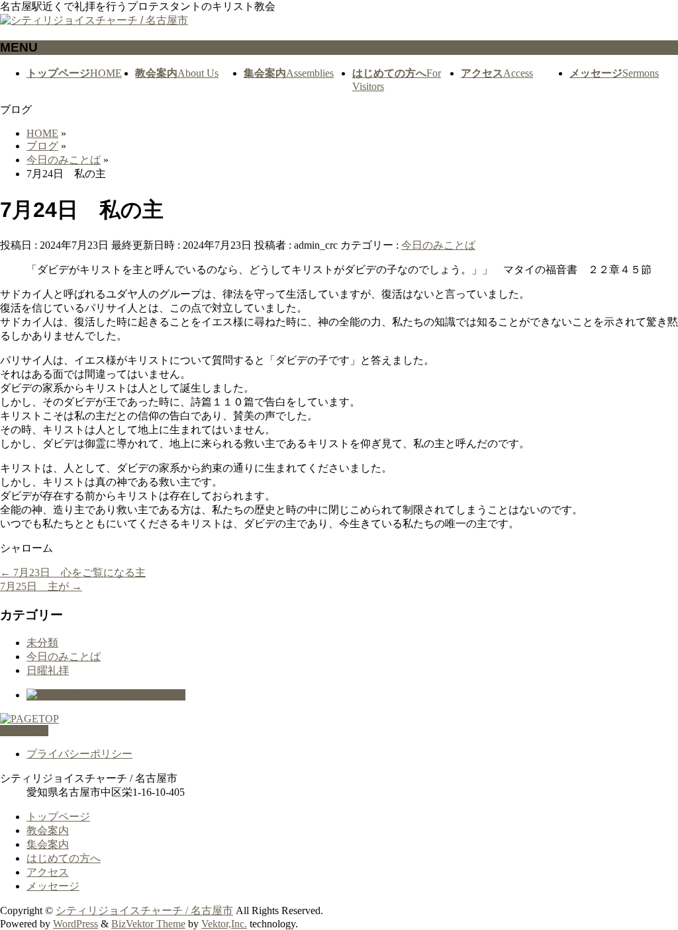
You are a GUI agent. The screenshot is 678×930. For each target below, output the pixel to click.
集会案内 (47, 844)
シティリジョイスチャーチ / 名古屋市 (144, 910)
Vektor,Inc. (224, 923)
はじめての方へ (63, 858)
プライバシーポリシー (79, 753)
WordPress (75, 923)
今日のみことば (438, 245)
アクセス (47, 872)
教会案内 (47, 830)
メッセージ (52, 886)
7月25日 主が (41, 586)
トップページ (58, 816)
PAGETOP (24, 730)
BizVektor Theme (148, 923)
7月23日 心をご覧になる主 (73, 572)
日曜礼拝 (47, 670)
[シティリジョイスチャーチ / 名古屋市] (94, 20)
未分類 (42, 642)
